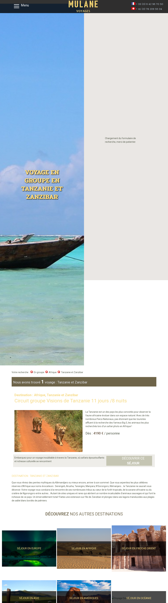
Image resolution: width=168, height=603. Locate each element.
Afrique (52, 372)
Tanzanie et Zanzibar (71, 372)
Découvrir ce (133, 460)
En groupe (38, 372)
